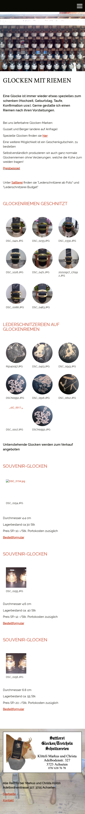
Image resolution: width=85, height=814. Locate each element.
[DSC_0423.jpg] (42, 353)
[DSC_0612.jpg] (69, 384)
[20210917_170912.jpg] (69, 258)
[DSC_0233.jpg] (42, 227)
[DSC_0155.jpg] (16, 577)
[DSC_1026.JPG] (16, 258)
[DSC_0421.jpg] (16, 227)
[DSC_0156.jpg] (16, 663)
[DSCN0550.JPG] (16, 384)
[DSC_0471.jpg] (42, 258)
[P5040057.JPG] (16, 353)
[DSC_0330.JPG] (69, 227)
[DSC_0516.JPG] (42, 384)
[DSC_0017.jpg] (16, 416)
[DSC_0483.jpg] (42, 293)
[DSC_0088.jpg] (16, 293)
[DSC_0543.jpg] (69, 353)
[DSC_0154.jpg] (16, 489)
